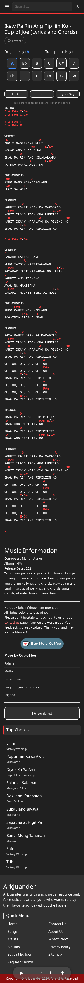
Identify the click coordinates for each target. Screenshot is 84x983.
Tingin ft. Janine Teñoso (21, 687)
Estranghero (13, 679)
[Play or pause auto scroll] (21, 972)
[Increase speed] (50, 973)
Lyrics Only (68, 94)
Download (42, 713)
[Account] (77, 7)
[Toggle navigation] (7, 6)
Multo (8, 671)
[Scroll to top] (62, 973)
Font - (42, 94)
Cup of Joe (40, 612)
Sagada (9, 695)
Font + (16, 94)
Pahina (9, 663)
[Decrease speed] (33, 973)
